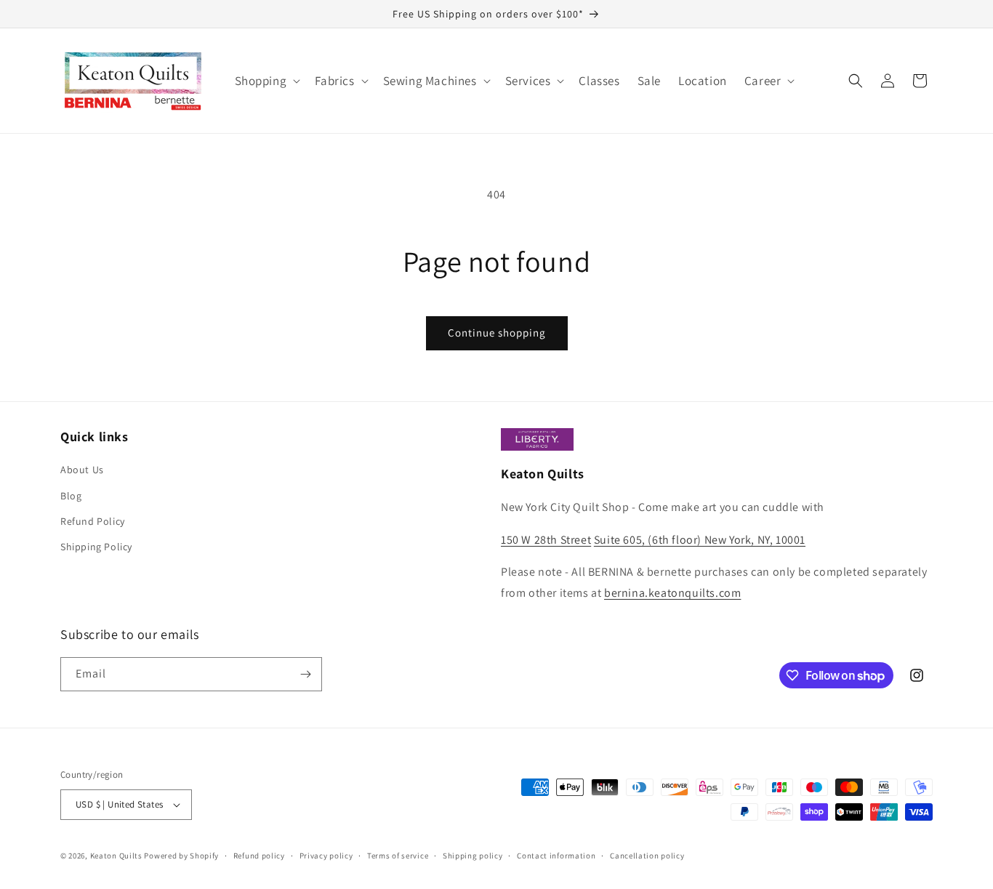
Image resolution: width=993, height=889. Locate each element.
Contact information (556, 855)
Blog (70, 495)
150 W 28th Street (546, 539)
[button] (266, 80)
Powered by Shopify (181, 855)
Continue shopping (497, 332)
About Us (82, 469)
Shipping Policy (96, 546)
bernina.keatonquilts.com (672, 592)
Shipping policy (473, 855)
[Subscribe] (305, 674)
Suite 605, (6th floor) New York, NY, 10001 (699, 539)
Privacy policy (326, 855)
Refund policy (259, 855)
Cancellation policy (647, 855)
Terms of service (397, 855)
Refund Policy (92, 521)
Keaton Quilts (116, 855)
